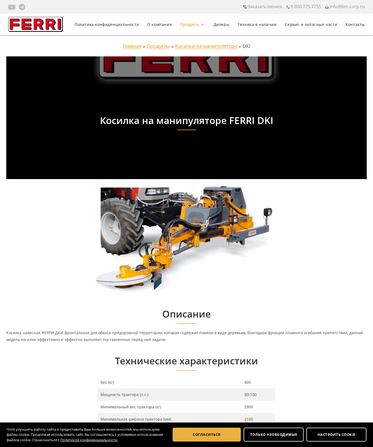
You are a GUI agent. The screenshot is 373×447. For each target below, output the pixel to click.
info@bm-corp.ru (346, 7)
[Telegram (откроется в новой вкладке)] (22, 7)
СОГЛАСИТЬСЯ (207, 434)
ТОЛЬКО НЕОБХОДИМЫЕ (273, 434)
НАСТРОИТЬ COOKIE (337, 434)
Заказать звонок (264, 7)
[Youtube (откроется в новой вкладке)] (12, 7)
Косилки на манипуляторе (206, 46)
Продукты (158, 46)
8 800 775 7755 (305, 7)
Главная (132, 46)
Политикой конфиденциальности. (89, 439)
